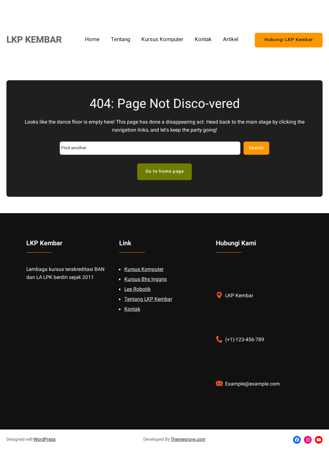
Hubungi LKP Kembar (288, 40)
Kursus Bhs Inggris (145, 279)
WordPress (45, 439)
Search (256, 148)
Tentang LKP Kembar (148, 299)
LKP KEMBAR (34, 40)
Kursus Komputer (144, 269)
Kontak (132, 309)
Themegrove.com (188, 439)
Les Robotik (137, 289)
